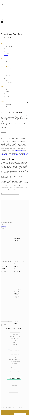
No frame (8, 68)
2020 (7, 91)
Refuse (23, 414)
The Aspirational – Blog (15, 371)
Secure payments (15, 338)
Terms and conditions (15, 332)
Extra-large (9, 82)
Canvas (8, 61)
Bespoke (8, 104)
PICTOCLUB (8, 407)
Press (15, 369)
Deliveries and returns (15, 336)
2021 (7, 93)
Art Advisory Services (15, 361)
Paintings (7, 222)
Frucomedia (22, 407)
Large (8, 80)
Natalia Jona (3, 227)
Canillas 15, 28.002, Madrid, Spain (13, 387)
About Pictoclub (15, 357)
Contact (15, 342)
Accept (16, 414)
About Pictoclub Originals (15, 359)
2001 (7, 89)
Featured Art (9, 106)
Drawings (3, 222)
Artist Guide (15, 365)
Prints (10, 222)
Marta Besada (16, 324)
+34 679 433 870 (13, 390)
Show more (6, 97)
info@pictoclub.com (13, 392)
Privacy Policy (15, 334)
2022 (7, 96)
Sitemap (15, 344)
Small (8, 75)
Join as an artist (15, 363)
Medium (8, 78)
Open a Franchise (15, 367)
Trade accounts (15, 340)
